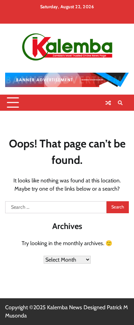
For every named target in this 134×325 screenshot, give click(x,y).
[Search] (120, 103)
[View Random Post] (108, 103)
